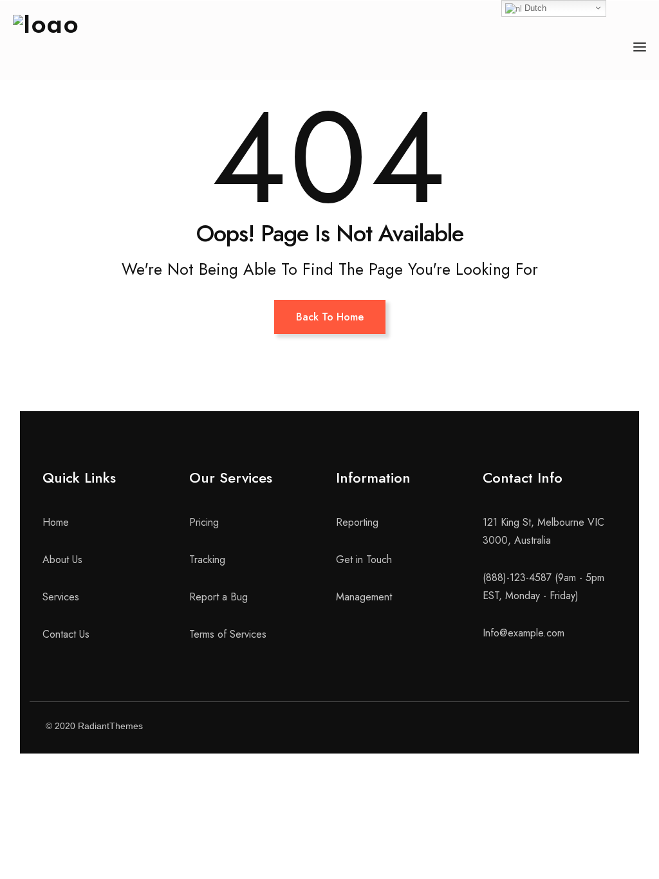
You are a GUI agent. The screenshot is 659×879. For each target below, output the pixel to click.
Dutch (534, 8)
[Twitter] (539, 728)
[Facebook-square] (507, 728)
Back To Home (330, 317)
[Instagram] (571, 728)
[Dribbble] (604, 728)
